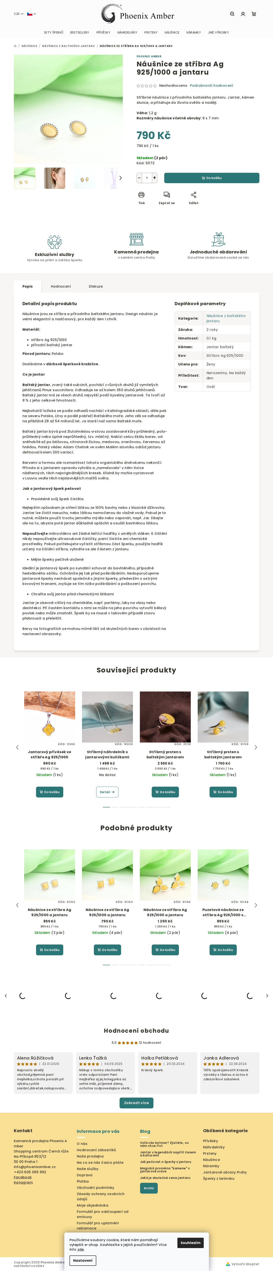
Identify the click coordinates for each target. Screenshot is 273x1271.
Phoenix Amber (149, 56)
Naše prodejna (90, 1156)
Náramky (211, 1166)
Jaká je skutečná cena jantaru (165, 1177)
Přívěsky (210, 1140)
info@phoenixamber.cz (35, 1166)
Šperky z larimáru (219, 1178)
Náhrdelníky (214, 1147)
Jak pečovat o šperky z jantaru (165, 1161)
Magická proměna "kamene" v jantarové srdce (165, 1170)
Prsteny (210, 1153)
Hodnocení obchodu (136, 1031)
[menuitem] (54, 32)
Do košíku (214, 178)
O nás (82, 1143)
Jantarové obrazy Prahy (225, 1172)
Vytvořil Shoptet (245, 1264)
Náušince (211, 1159)
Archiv (149, 1188)
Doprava (85, 1175)
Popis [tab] (27, 286)
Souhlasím (190, 1242)
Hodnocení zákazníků (96, 1150)
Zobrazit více (136, 1102)
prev (17, 747)
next (255, 747)
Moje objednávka (92, 1205)
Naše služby (87, 1168)
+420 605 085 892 (30, 1172)
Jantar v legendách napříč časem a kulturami (168, 1154)
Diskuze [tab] (96, 286)
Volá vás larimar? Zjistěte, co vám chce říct (164, 1144)
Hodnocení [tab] (61, 286)
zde (80, 1249)
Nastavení (83, 1260)
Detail (105, 792)
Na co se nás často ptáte (100, 1162)
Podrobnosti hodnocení (211, 85)
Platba (83, 1181)
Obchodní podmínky (95, 1187)
